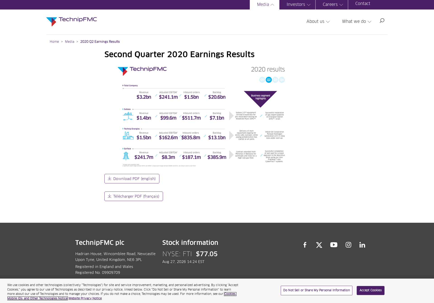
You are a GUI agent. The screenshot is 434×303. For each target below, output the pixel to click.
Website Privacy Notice (85, 298)
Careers (330, 5)
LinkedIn (362, 245)
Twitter (319, 245)
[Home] (71, 17)
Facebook (305, 245)
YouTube (334, 245)
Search (382, 20)
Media (263, 5)
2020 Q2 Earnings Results (100, 41)
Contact (362, 4)
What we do (354, 22)
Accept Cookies (371, 290)
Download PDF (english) (134, 179)
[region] (217, 291)
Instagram (348, 245)
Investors (296, 5)
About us (315, 22)
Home (54, 41)
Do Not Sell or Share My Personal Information (316, 290)
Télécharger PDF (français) (136, 196)
